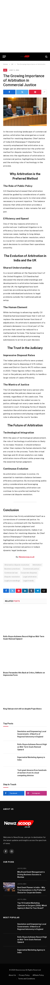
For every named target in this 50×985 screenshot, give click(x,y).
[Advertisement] (25, 26)
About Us (12, 975)
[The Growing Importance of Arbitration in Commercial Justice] (25, 112)
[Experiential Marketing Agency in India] (9, 760)
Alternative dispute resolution (16, 565)
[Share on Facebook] (9, 92)
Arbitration (37, 565)
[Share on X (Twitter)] (22, 92)
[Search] (46, 57)
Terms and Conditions (26, 979)
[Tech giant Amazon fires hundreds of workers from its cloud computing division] (9, 773)
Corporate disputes (29, 573)
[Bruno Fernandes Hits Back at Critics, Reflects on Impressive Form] (25, 656)
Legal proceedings (12, 581)
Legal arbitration (30, 577)
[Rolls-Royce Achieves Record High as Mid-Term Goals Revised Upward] (25, 620)
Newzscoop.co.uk (26, 557)
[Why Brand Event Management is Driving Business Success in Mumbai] (9, 871)
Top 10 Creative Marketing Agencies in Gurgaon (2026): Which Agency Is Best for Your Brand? (32, 905)
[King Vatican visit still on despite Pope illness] (25, 693)
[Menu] (4, 57)
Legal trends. (28, 581)
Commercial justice (31, 569)
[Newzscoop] (25, 56)
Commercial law (11, 573)
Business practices (12, 569)
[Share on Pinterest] (35, 92)
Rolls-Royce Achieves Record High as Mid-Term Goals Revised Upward (32, 746)
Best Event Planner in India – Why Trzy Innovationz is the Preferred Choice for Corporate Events (31, 890)
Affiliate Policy (38, 975)
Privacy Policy (24, 975)
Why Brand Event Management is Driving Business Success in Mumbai (31, 874)
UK (5, 70)
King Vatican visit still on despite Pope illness (22, 709)
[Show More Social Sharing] (44, 92)
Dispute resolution (12, 577)
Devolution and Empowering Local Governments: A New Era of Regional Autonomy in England (31, 734)
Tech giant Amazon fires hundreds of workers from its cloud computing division (32, 772)
